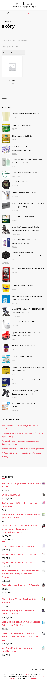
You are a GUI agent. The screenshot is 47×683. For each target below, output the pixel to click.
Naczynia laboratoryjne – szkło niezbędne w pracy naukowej (23, 448)
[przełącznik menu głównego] (3, 5)
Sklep (34, 670)
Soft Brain (23, 3)
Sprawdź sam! (12, 66)
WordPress (33, 678)
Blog (42, 670)
